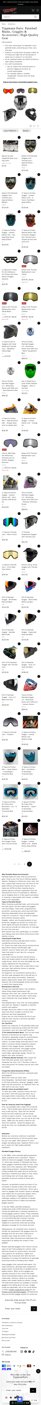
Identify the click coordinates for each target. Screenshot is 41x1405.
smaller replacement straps (19, 1290)
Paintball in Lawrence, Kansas (12, 1322)
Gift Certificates (7, 1325)
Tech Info (5, 1328)
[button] (10, 130)
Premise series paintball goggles (14, 1292)
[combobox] (20, 16)
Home (4, 24)
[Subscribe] (33, 1390)
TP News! (5, 1331)
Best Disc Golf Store (9, 1337)
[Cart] (33, 10)
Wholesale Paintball (8, 1334)
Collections (11, 24)
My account (6, 1340)
